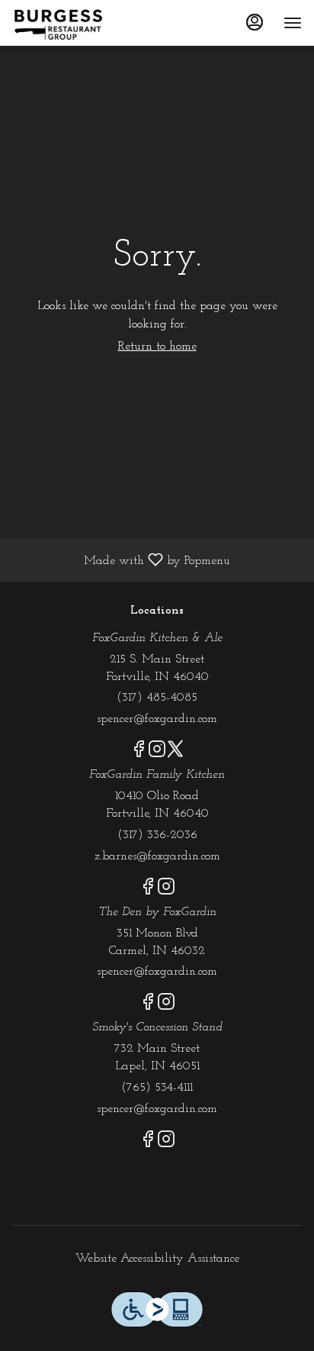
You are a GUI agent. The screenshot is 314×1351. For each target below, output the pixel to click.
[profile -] (254, 22)
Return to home (157, 346)
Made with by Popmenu (120, 560)
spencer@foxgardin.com (157, 719)
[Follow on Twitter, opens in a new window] (175, 753)
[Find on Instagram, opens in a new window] (157, 753)
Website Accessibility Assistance (157, 1259)
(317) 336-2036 (157, 835)
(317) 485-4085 (157, 698)
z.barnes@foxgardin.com (157, 856)
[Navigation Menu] (292, 23)
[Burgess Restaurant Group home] (80, 23)
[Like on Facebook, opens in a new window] (139, 753)
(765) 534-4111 (157, 1088)
